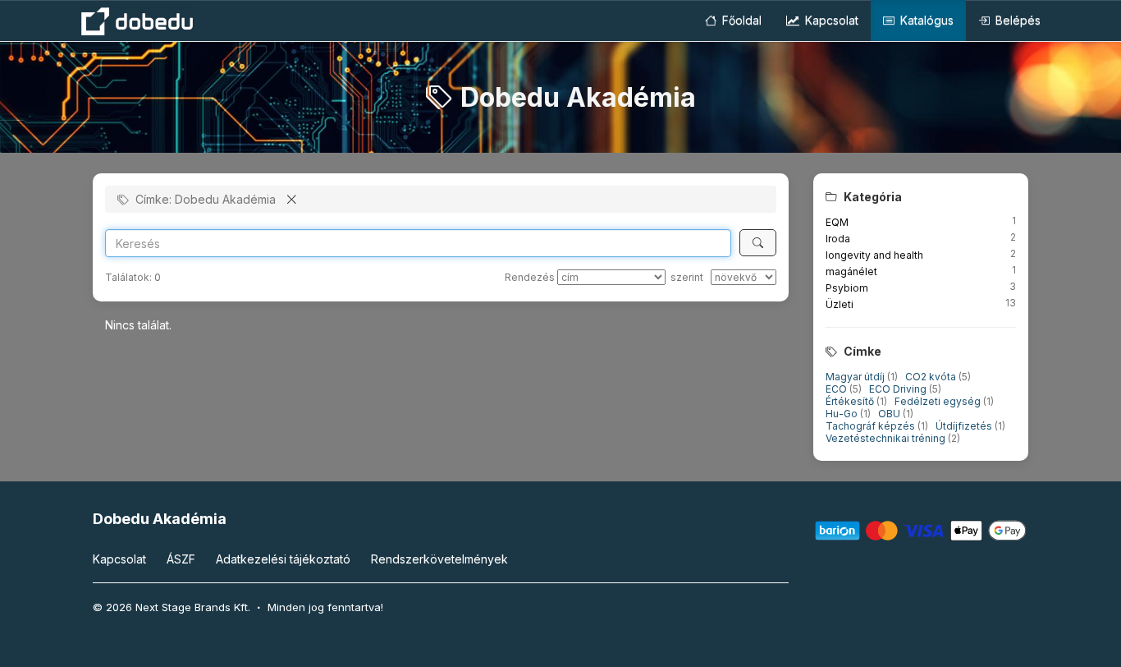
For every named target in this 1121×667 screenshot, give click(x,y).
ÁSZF (181, 559)
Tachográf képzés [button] (871, 426)
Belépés (1016, 20)
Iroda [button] (838, 238)
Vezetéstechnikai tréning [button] (887, 438)
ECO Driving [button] (899, 389)
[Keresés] (757, 242)
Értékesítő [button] (851, 401)
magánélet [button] (851, 271)
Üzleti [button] (839, 304)
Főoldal (740, 20)
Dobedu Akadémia (159, 518)
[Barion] (921, 529)
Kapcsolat (830, 20)
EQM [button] (837, 222)
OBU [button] (890, 413)
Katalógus (925, 20)
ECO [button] (837, 389)
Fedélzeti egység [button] (939, 401)
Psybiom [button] (847, 288)
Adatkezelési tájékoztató (283, 559)
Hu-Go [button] (843, 413)
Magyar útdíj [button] (856, 376)
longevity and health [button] (874, 255)
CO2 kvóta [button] (932, 376)
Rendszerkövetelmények (439, 559)
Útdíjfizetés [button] (965, 426)
